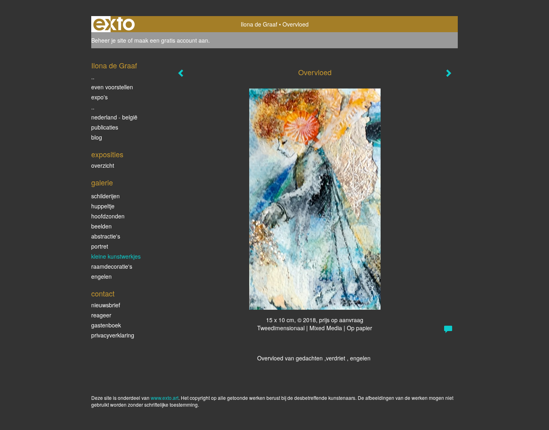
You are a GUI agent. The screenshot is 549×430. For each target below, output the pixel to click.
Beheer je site (108, 40)
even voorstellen (112, 87)
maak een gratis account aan (171, 40)
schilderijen (105, 196)
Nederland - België (114, 117)
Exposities (107, 154)
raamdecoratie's (111, 266)
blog (96, 137)
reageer (101, 315)
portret (99, 246)
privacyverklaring (112, 335)
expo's (99, 97)
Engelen (101, 276)
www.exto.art (164, 397)
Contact (103, 293)
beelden (101, 226)
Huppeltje (103, 206)
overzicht (102, 165)
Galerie (102, 182)
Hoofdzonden (108, 216)
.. (92, 77)
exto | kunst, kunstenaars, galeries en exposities (114, 24)
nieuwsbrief (105, 305)
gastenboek (106, 325)
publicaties (104, 127)
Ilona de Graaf (259, 24)
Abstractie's (105, 236)
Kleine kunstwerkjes (116, 256)
